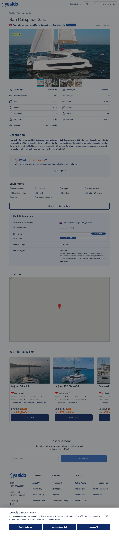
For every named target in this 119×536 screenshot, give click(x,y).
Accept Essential (59, 527)
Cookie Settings (25, 527)
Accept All (94, 527)
